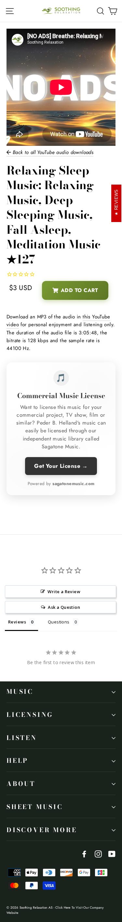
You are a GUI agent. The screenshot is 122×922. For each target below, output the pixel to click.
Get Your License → (61, 466)
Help (17, 760)
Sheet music (35, 807)
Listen (22, 738)
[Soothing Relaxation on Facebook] (84, 853)
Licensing (30, 714)
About (21, 784)
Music (20, 691)
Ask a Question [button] (64, 607)
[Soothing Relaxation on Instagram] (98, 853)
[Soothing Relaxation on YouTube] (111, 853)
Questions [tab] (59, 622)
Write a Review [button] (63, 591)
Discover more (42, 830)
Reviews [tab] (17, 622)
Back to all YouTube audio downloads (52, 152)
